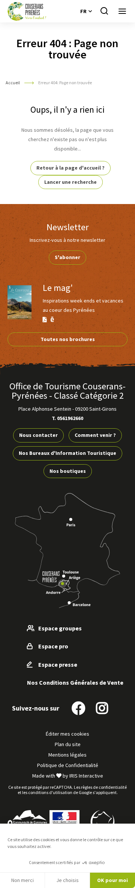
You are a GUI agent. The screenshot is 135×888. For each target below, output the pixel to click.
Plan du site (68, 744)
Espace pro (53, 646)
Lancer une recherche (70, 182)
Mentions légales (67, 754)
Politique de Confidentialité (67, 765)
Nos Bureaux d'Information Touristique (67, 453)
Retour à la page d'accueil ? (70, 167)
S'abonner (67, 257)
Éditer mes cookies (67, 733)
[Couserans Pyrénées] (27, 11)
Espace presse (57, 664)
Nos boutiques (68, 471)
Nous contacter (38, 435)
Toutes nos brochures (67, 339)
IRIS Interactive (86, 775)
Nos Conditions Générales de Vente (75, 682)
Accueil (13, 82)
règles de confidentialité (104, 787)
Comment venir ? (95, 435)
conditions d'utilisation (50, 792)
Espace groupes (60, 628)
